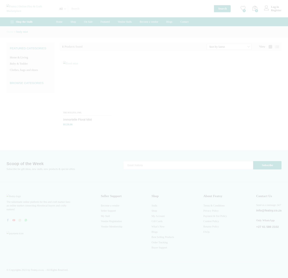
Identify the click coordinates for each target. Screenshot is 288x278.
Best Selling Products (163, 237)
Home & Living (19, 57)
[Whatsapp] (26, 220)
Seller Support (108, 210)
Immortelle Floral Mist (77, 119)
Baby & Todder (19, 63)
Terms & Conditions (214, 205)
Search (222, 8)
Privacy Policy (211, 210)
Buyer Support (159, 247)
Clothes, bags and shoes (24, 70)
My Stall (105, 216)
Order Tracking (160, 242)
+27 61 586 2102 (267, 226)
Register (276, 10)
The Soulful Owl (72, 113)
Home (59, 22)
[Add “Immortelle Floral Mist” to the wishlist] (87, 107)
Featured (105, 22)
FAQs (206, 231)
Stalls (154, 205)
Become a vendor (149, 22)
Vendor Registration (111, 221)
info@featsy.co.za (269, 210)
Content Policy (211, 221)
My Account (158, 216)
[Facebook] (8, 220)
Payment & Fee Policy (215, 216)
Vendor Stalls (125, 22)
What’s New (158, 226)
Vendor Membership (111, 226)
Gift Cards (157, 221)
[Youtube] (14, 220)
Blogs (169, 22)
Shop (73, 22)
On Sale (88, 22)
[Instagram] (20, 220)
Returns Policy (211, 226)
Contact (184, 22)
